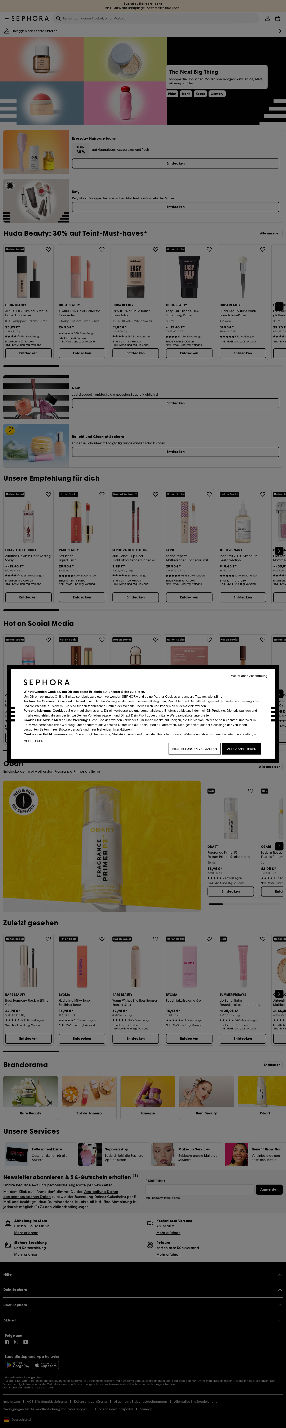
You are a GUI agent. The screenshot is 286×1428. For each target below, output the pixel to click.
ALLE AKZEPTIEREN (241, 748)
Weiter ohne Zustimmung (249, 676)
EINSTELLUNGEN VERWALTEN (194, 748)
